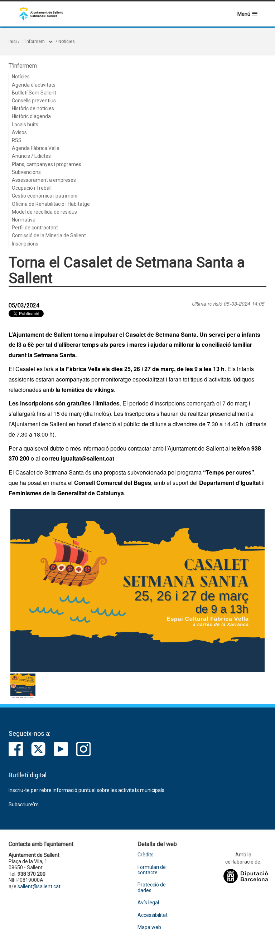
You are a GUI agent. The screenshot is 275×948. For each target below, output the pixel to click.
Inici (13, 41)
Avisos (19, 132)
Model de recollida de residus (44, 212)
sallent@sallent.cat (39, 886)
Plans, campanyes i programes (46, 164)
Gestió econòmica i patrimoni (44, 196)
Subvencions (26, 172)
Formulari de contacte (152, 870)
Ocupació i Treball (32, 188)
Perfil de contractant (35, 227)
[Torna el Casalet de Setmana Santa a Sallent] (137, 590)
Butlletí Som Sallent (34, 93)
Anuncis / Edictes (31, 156)
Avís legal (148, 902)
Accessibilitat (153, 915)
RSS (16, 140)
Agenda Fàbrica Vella (35, 148)
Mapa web (149, 927)
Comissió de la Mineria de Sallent (49, 235)
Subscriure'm (24, 804)
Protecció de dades (152, 887)
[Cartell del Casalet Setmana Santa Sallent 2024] (22, 686)
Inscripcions (25, 244)
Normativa (23, 220)
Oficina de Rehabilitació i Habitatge (51, 204)
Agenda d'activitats (34, 85)
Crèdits (146, 854)
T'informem (33, 41)
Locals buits (25, 124)
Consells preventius (34, 100)
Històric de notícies (33, 108)
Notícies (66, 41)
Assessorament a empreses (44, 180)
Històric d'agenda (31, 116)
